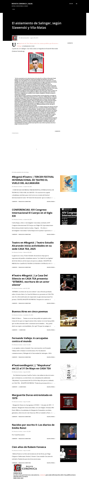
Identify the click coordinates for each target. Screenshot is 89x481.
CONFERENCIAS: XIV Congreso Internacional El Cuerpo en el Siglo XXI (32, 213)
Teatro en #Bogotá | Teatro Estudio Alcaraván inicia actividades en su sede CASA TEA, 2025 (33, 245)
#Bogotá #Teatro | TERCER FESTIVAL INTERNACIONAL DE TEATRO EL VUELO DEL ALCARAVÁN (33, 180)
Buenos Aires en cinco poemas (30, 311)
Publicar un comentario (25, 201)
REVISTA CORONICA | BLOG (22, 4)
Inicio (13, 9)
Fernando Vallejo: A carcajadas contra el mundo (30, 340)
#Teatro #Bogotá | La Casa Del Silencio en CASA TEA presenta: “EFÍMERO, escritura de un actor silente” (30, 280)
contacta (42, 475)
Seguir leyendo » (51, 201)
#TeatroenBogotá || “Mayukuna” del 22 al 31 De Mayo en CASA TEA (31, 367)
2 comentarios (22, 386)
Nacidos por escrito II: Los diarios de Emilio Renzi (33, 426)
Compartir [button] (70, 43)
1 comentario (22, 330)
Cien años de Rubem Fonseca (29, 447)
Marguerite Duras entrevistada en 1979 (32, 396)
